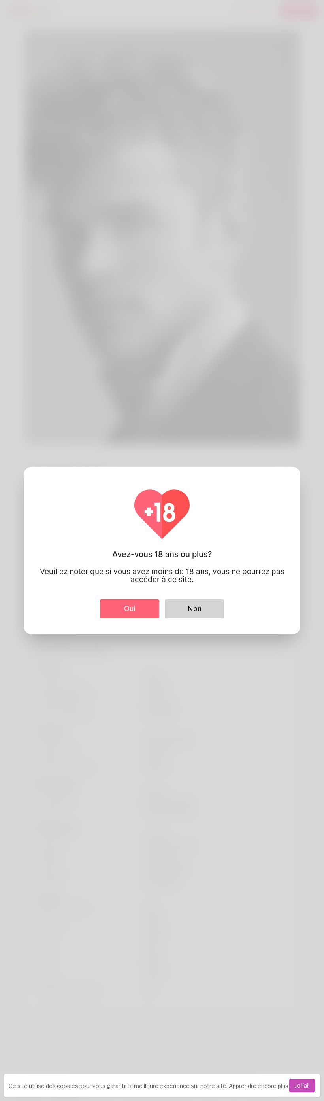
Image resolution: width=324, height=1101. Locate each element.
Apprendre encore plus (258, 1085)
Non (194, 609)
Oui (129, 609)
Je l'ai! (302, 1085)
